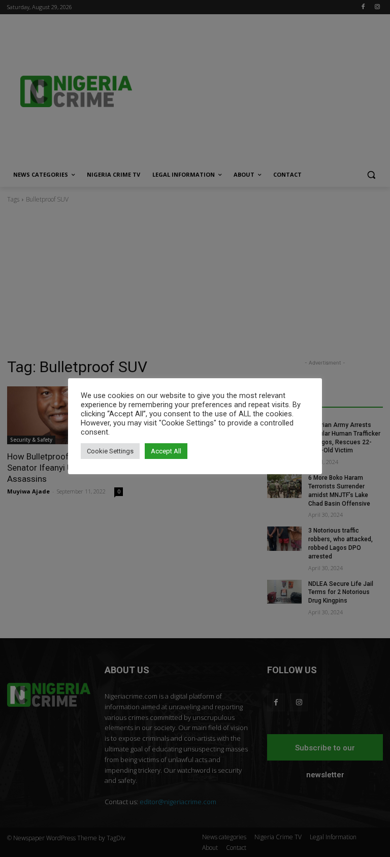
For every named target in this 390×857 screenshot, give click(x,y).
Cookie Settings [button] (110, 451)
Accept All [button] (166, 451)
